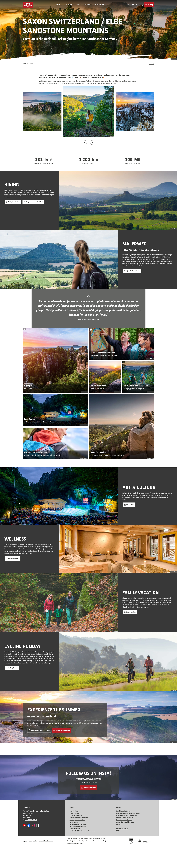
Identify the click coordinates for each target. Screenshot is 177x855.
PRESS (118, 831)
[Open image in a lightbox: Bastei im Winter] (135, 111)
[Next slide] (92, 142)
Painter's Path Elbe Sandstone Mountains (82, 831)
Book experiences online (77, 820)
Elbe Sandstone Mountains (78, 826)
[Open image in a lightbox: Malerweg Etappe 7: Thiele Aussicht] (88, 111)
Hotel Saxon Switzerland (123, 811)
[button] (172, 853)
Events (118, 824)
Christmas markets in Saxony (78, 824)
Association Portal (122, 829)
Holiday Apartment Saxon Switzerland (128, 813)
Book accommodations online (79, 818)
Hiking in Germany (75, 813)
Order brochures (75, 829)
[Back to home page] (28, 5)
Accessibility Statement (46, 841)
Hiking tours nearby (76, 815)
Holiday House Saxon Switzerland (126, 815)
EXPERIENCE (68, 5)
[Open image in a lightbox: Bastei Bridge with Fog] (42, 111)
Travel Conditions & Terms (124, 820)
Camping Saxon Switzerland (124, 818)
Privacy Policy (33, 841)
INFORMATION (99, 5)
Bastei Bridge (74, 811)
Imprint (25, 841)
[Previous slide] (85, 142)
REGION (58, 5)
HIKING (79, 5)
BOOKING (88, 5)
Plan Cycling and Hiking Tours (125, 822)
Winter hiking (74, 822)
